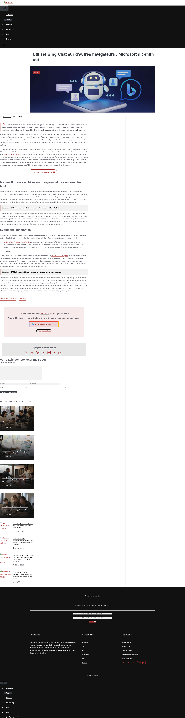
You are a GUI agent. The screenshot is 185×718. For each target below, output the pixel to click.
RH (7, 34)
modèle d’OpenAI (59, 256)
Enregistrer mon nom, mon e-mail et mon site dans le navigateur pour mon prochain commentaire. (35, 388)
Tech (8, 20)
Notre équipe (126, 646)
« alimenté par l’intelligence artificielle (17, 242)
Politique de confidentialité (130, 654)
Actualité (9, 15)
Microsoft (23, 298)
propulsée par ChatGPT (12, 154)
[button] (4, 45)
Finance (9, 24)
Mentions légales (127, 650)
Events (8, 39)
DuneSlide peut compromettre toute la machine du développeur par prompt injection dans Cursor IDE (15, 509)
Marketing (10, 29)
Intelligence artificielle (8, 298)
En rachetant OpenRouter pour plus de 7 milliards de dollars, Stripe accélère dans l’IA (16, 480)
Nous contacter (126, 642)
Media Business (127, 659)
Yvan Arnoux (7, 117)
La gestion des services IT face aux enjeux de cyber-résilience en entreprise (23, 525)
